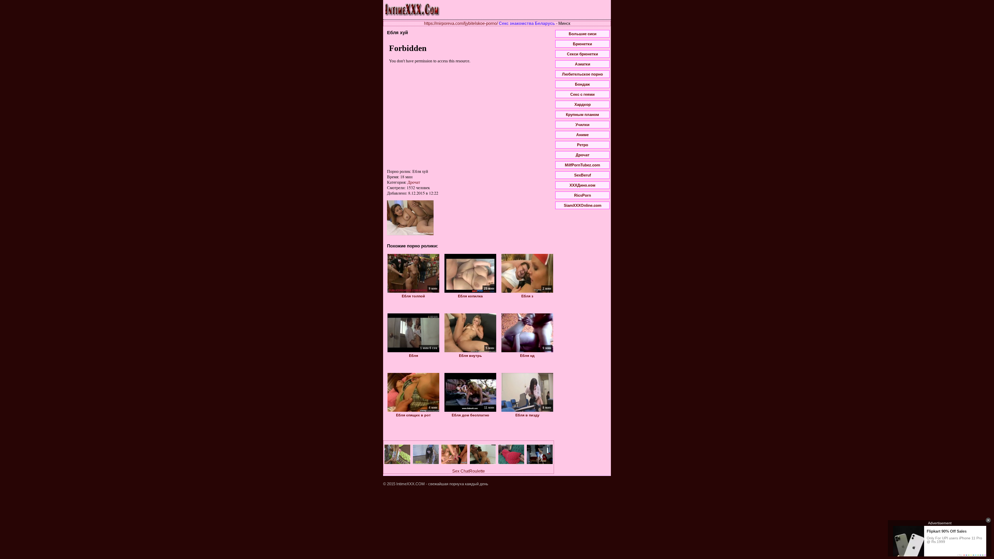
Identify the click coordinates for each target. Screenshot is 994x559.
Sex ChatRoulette (468, 471)
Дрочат (413, 182)
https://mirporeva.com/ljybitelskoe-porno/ (461, 23)
